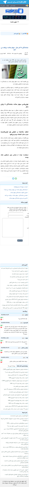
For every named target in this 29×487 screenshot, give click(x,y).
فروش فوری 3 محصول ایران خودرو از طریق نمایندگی (15, 395)
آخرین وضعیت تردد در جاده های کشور (18, 282)
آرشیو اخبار (16, 33)
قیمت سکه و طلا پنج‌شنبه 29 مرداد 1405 (17, 403)
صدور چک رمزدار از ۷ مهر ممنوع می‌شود (18, 294)
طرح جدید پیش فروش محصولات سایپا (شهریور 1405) (14, 381)
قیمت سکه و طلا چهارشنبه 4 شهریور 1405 (17, 400)
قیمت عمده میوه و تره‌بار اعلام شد (19, 274)
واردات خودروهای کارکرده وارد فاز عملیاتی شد (16, 296)
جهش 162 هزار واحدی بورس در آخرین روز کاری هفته (15, 308)
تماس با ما (3, 5)
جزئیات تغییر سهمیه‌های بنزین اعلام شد (18, 392)
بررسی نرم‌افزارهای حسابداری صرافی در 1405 (17, 423)
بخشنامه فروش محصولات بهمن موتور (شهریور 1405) (15, 369)
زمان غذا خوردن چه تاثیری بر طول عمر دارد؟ (17, 426)
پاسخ (23, 315)
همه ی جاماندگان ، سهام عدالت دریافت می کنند (16, 195)
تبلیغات (7, 5)
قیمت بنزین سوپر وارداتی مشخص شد (18, 277)
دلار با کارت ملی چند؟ (22, 279)
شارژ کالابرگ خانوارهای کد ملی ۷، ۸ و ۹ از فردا (16, 288)
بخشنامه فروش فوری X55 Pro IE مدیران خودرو (16, 299)
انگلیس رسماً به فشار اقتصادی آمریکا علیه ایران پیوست (14, 305)
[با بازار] (14, 17)
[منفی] (1, 319)
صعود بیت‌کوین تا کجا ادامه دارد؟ (19, 271)
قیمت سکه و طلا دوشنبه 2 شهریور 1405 (18, 378)
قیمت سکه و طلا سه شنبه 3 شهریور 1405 (17, 398)
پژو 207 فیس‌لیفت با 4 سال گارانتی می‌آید (17, 375)
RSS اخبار (24, 33)
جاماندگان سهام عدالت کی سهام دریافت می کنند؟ (15, 190)
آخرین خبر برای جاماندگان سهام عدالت (18, 198)
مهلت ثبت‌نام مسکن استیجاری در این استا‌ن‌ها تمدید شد (14, 268)
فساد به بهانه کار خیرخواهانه (20, 187)
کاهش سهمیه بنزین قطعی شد (20, 386)
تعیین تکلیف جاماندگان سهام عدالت (18, 192)
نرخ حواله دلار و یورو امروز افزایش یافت (18, 291)
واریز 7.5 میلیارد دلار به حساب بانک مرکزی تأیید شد (15, 409)
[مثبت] (1, 317)
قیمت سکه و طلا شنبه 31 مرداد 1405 (18, 383)
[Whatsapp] (16, 179)
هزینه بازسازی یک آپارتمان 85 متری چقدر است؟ (16, 372)
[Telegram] (13, 179)
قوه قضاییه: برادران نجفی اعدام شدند (18, 416)
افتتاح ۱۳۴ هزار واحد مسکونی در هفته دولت (17, 285)
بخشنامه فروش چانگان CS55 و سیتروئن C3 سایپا (15, 389)
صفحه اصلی (12, 5)
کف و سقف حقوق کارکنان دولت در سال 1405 (17, 302)
